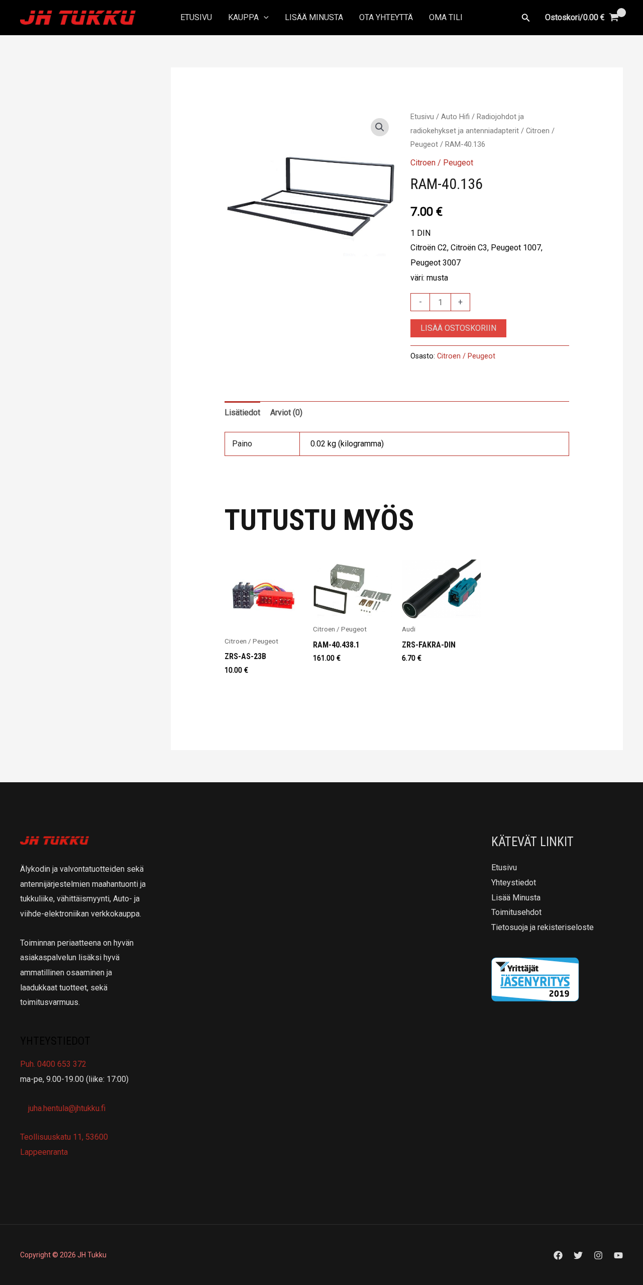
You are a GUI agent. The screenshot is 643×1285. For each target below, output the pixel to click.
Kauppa (243, 17)
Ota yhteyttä (386, 17)
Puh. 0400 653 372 (53, 1064)
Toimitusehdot (516, 912)
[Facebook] (558, 1255)
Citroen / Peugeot (441, 162)
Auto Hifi (455, 116)
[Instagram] (598, 1255)
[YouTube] (618, 1255)
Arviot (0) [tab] (286, 412)
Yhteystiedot (513, 882)
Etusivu (196, 17)
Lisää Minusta (314, 17)
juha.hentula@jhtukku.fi (65, 1108)
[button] (264, 17)
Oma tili (446, 17)
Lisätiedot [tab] (242, 412)
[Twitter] (578, 1255)
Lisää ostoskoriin (458, 328)
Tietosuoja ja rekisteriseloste (542, 927)
